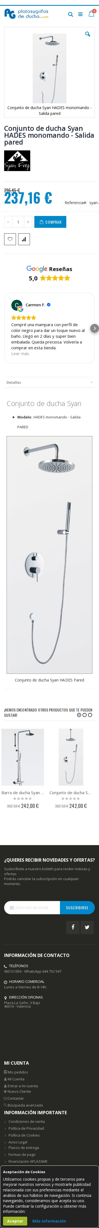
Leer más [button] (20, 353)
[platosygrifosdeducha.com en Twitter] (87, 927)
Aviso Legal (18, 1142)
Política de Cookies (24, 1135)
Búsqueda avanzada (25, 1105)
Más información (49, 1221)
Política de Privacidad (26, 1128)
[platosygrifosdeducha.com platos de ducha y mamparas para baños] (27, 14)
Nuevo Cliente (19, 1091)
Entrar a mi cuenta (23, 1085)
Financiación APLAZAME (28, 1161)
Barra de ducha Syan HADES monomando (22, 792)
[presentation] (49, 382)
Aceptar (15, 1221)
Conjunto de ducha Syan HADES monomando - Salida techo (71, 792)
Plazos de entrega (24, 1147)
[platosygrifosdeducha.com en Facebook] (72, 927)
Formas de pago (22, 1154)
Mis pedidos (18, 1072)
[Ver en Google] (16, 305)
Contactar (16, 1098)
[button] (88, 38)
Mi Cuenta (16, 1078)
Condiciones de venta (27, 1121)
